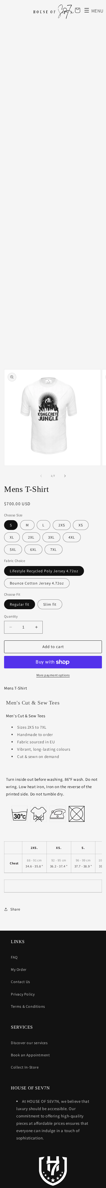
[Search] (65, 10)
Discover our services (29, 1042)
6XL (33, 549)
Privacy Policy (23, 994)
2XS (61, 525)
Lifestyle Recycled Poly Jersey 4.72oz (44, 570)
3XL (51, 537)
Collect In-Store (25, 1067)
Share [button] (15, 909)
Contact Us (20, 981)
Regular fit (19, 604)
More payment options (53, 675)
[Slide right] (65, 476)
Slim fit (50, 604)
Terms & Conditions (28, 1006)
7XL (53, 549)
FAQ (14, 957)
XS (81, 525)
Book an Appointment (30, 1055)
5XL (13, 549)
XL (12, 537)
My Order (19, 969)
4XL (71, 537)
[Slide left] (41, 476)
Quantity (11, 616)
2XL (31, 537)
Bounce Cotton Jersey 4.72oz (37, 583)
